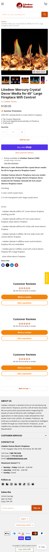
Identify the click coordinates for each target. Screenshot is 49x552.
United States (23, 525)
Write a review (24, 297)
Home (3, 22)
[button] (6, 80)
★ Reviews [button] (47, 278)
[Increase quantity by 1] (22, 132)
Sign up (36, 508)
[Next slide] (46, 80)
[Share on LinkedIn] (12, 265)
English (23, 519)
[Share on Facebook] (3, 265)
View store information (11, 163)
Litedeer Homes (10, 101)
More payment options (24, 153)
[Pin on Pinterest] (16, 265)
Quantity (4, 127)
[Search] (44, 14)
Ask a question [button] (24, 303)
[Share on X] (7, 265)
